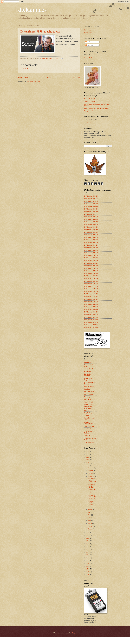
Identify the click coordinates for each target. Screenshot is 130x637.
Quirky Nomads (88, 402)
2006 (88, 572)
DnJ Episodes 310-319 (91, 247)
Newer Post (23, 77)
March (90, 523)
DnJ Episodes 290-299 (91, 253)
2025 (88, 454)
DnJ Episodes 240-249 (91, 265)
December (91, 468)
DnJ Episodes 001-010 (91, 327)
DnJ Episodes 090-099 (91, 304)
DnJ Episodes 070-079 (91, 309)
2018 (88, 538)
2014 (88, 549)
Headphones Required (88, 379)
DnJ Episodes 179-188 (91, 281)
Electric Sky (88, 371)
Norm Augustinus (89, 397)
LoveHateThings (89, 391)
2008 (88, 566)
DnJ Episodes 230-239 (91, 268)
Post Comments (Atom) (33, 81)
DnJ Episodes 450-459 (91, 211)
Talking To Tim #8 (89, 101)
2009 (88, 563)
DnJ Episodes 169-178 (91, 283)
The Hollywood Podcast (88, 432)
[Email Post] (62, 58)
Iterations (87, 389)
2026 (88, 451)
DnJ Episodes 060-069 (91, 312)
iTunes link (87, 30)
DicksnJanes (88, 32)
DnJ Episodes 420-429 (91, 219)
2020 (88, 532)
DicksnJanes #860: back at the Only (92, 496)
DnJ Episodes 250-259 (91, 263)
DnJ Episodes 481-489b (91, 201)
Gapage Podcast (89, 58)
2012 (88, 555)
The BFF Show (88, 429)
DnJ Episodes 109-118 (91, 299)
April (89, 520)
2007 (88, 569)
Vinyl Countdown (89, 442)
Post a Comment (28, 69)
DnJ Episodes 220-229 (91, 271)
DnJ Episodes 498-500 (91, 196)
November (91, 470)
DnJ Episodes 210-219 (91, 273)
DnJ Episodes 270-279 (91, 258)
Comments (90, 45)
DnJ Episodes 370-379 (91, 232)
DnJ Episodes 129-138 (91, 294)
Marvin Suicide (88, 394)
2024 (88, 457)
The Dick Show (88, 123)
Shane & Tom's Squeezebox (88, 405)
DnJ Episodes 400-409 (91, 224)
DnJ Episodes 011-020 (91, 325)
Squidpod (87, 415)
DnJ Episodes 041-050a (91, 317)
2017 (88, 541)
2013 (88, 552)
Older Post (76, 77)
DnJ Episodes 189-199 (91, 278)
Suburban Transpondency (88, 422)
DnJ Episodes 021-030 (91, 322)
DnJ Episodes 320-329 (91, 245)
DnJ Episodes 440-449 (91, 214)
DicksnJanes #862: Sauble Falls (92, 480)
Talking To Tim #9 (89, 99)
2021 (88, 465)
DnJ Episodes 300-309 (91, 250)
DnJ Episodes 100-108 (91, 301)
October (90, 473)
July (89, 512)
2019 (88, 535)
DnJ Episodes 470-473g (91, 206)
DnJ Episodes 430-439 (91, 216)
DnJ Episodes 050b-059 (91, 314)
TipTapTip (87, 435)
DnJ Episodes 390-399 (91, 227)
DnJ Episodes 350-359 (91, 237)
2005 (88, 574)
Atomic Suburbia (89, 369)
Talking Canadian (89, 426)
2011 (88, 558)
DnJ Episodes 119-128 (91, 296)
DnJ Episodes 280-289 (91, 255)
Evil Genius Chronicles (87, 374)
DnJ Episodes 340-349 (91, 240)
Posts (88, 42)
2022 (88, 463)
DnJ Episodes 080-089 (91, 307)
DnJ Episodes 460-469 (91, 209)
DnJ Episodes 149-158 (91, 289)
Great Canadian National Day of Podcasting (97, 108)
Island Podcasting (89, 386)
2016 (88, 544)
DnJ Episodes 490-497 (91, 198)
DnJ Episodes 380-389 (91, 229)
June (89, 515)
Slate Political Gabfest (88, 409)
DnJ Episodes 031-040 (91, 319)
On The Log (87, 399)
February (91, 526)
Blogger (74, 633)
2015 (88, 546)
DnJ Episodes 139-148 (91, 291)
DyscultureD (88, 362)
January (90, 529)
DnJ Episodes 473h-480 (91, 204)
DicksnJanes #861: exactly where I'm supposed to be (92, 488)
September (91, 476)
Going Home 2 (88, 111)
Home (49, 77)
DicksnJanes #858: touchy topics (40, 31)
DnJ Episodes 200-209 (91, 276)
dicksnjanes (32, 9)
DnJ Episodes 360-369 (91, 235)
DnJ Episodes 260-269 (91, 260)
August (90, 509)
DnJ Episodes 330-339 (91, 242)
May (89, 518)
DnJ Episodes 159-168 (91, 286)
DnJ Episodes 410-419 (91, 222)
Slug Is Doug (88, 413)
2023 (88, 460)
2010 (88, 560)
